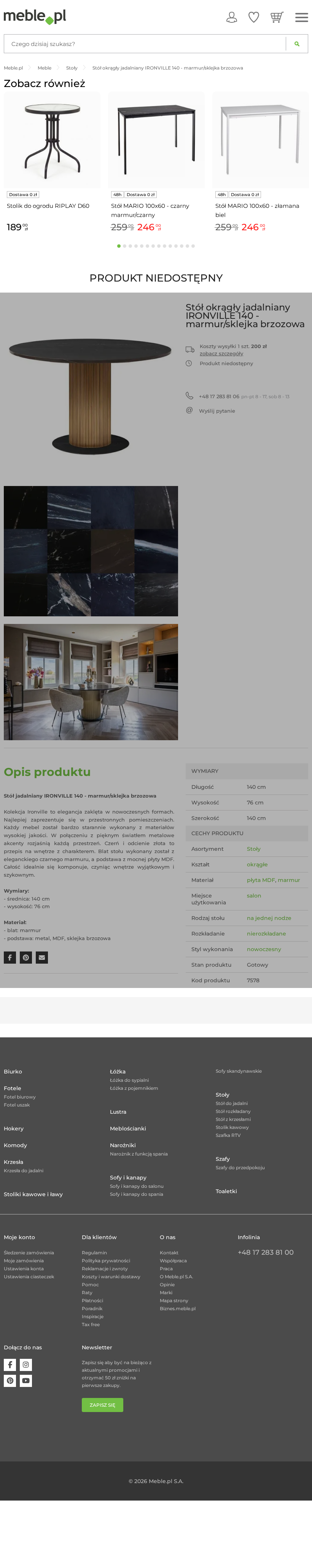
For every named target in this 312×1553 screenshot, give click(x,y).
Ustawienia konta (24, 1268)
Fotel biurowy (20, 1097)
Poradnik (92, 1308)
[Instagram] (26, 1365)
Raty (87, 1292)
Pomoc (90, 1284)
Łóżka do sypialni (129, 1080)
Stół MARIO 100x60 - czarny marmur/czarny (150, 210)
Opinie (167, 1284)
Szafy (223, 1159)
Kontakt (169, 1252)
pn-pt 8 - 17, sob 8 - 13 (244, 396)
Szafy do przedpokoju (240, 1167)
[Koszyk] (277, 17)
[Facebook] (10, 1365)
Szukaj (297, 44)
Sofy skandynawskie (239, 1071)
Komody (15, 1145)
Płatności (92, 1300)
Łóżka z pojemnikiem (134, 1088)
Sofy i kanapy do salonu (137, 1186)
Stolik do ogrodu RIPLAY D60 (48, 205)
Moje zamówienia (24, 1260)
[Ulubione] (253, 17)
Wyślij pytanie (217, 411)
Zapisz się (102, 1405)
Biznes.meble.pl (178, 1308)
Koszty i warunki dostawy (111, 1276)
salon (254, 895)
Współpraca (173, 1260)
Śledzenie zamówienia (29, 1252)
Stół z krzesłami (233, 1119)
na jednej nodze (269, 918)
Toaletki (226, 1191)
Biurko (13, 1071)
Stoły (254, 848)
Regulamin (94, 1252)
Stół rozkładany (233, 1111)
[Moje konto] (231, 17)
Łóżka (118, 1071)
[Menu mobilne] (301, 17)
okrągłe (257, 864)
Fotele (12, 1088)
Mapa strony (174, 1300)
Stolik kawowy (232, 1127)
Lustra (118, 1111)
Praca (166, 1268)
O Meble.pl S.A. (176, 1276)
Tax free (91, 1324)
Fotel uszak (17, 1105)
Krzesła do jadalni (23, 1170)
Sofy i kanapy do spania (136, 1194)
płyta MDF (261, 880)
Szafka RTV (228, 1135)
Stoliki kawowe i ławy (33, 1194)
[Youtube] (26, 1381)
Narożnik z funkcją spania (139, 1154)
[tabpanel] (52, 163)
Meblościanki (128, 1128)
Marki (166, 1292)
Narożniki (123, 1145)
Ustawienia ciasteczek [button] (29, 1276)
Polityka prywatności (106, 1260)
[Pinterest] (10, 1381)
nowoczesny (264, 949)
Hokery (14, 1128)
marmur (289, 880)
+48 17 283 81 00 (266, 1252)
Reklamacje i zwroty (105, 1268)
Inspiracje (92, 1316)
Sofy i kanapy (128, 1177)
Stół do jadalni (232, 1103)
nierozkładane (266, 933)
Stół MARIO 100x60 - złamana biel (257, 210)
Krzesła (13, 1162)
